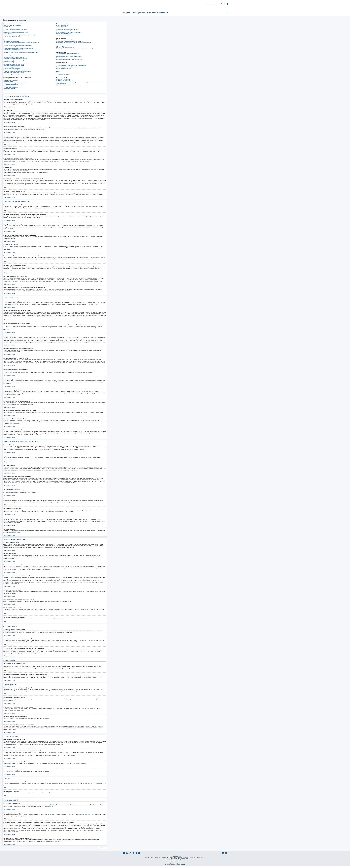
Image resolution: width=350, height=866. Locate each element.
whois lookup (101, 824)
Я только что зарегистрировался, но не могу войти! (15, 29)
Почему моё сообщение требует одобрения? (13, 72)
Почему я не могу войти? (9, 30)
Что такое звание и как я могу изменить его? (13, 51)
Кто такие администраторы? (62, 25)
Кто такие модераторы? (61, 26)
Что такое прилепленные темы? (10, 87)
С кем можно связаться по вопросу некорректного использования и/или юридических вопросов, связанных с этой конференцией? (81, 82)
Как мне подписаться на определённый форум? (67, 66)
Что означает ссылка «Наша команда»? (65, 35)
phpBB (8, 249)
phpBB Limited (51, 804)
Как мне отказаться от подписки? (63, 68)
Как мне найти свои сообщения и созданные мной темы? (69, 59)
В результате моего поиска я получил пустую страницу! (69, 56)
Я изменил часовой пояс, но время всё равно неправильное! (17, 45)
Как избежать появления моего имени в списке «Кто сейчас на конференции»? (21, 42)
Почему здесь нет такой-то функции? (64, 80)
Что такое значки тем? (8, 90)
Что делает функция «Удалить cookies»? (12, 36)
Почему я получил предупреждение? (12, 68)
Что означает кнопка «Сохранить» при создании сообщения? (17, 71)
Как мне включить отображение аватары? (13, 49)
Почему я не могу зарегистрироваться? (12, 28)
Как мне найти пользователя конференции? (66, 57)
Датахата (183, 864)
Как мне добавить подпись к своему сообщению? (14, 60)
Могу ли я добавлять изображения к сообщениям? (15, 83)
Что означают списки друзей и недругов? (65, 47)
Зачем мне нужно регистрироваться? (12, 25)
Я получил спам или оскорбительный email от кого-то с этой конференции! (73, 42)
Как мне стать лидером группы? (63, 30)
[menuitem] (227, 4)
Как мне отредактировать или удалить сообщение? (15, 58)
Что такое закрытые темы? (9, 88)
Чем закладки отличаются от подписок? (65, 64)
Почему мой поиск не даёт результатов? (65, 55)
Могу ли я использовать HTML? (10, 80)
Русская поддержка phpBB (175, 859)
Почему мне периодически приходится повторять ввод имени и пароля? (20, 35)
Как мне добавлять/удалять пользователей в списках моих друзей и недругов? (74, 48)
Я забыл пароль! (7, 33)
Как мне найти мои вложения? (63, 74)
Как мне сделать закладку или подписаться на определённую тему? (72, 65)
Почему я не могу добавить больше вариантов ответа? (16, 62)
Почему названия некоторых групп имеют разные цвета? (69, 32)
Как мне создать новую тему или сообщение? (14, 57)
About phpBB (51, 806)
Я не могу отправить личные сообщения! (65, 39)
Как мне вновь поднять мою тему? (11, 74)
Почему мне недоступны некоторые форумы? (14, 65)
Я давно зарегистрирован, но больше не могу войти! (15, 32)
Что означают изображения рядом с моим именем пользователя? (18, 48)
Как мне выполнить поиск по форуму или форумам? (68, 53)
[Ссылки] (227, 12)
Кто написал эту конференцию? (63, 79)
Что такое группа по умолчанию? (63, 33)
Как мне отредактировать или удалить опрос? (14, 64)
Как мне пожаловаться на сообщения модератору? (15, 69)
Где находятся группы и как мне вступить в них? (67, 29)
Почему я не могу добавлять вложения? (12, 67)
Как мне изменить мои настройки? (11, 41)
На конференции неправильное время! (12, 44)
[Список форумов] (135, 5)
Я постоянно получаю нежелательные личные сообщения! (69, 41)
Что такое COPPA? (7, 26)
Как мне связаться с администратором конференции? (68, 85)
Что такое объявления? (8, 86)
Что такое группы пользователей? (64, 28)
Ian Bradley (178, 856)
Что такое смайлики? (8, 81)
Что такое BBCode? (7, 79)
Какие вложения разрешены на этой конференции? (68, 73)
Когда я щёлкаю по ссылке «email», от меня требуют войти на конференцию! (21, 52)
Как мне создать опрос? (8, 61)
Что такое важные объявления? (10, 84)
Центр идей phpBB (89, 814)
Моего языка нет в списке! (9, 46)
